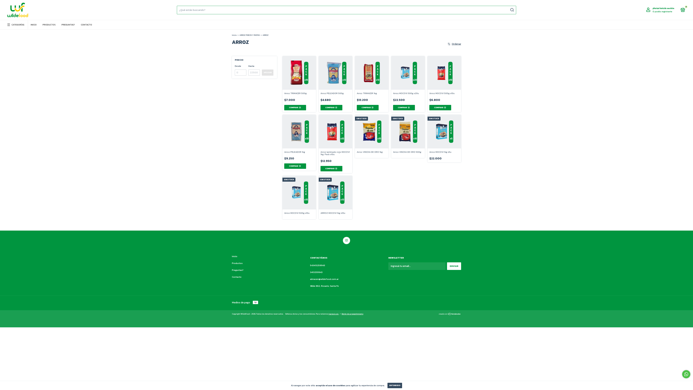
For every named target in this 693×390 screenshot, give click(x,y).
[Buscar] (512, 10)
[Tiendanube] (450, 314)
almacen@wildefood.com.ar (324, 279)
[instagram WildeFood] (346, 240)
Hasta (251, 66)
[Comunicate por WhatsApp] (686, 374)
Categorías (18, 24)
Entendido (394, 385)
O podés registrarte (662, 11)
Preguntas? (68, 24)
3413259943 (316, 272)
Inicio (34, 24)
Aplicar (268, 72)
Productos (49, 24)
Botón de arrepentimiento (352, 314)
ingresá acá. (333, 314)
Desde (238, 66)
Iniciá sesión (667, 8)
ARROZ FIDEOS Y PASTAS (249, 35)
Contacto (86, 24)
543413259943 (317, 265)
